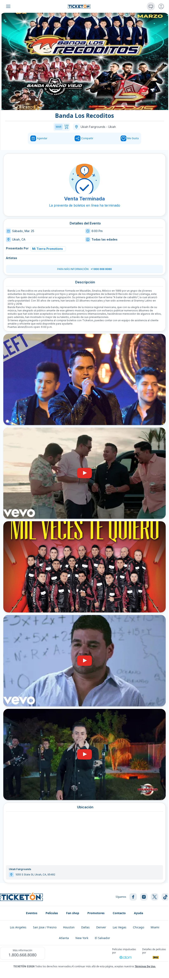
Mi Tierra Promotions (47, 248)
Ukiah (112, 127)
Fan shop (72, 913)
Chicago (138, 927)
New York (81, 938)
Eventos (31, 913)
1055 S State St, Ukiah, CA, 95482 (35, 874)
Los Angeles (18, 927)
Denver (101, 927)
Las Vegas (119, 927)
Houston (69, 927)
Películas (52, 913)
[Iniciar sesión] (161, 6)
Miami (155, 927)
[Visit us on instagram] (144, 897)
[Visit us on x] (154, 897)
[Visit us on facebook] (133, 897)
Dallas (85, 927)
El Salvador (102, 938)
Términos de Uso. (145, 966)
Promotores (95, 913)
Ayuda (138, 913)
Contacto (119, 913)
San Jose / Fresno (44, 927)
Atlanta (64, 938)
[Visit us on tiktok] (165, 897)
